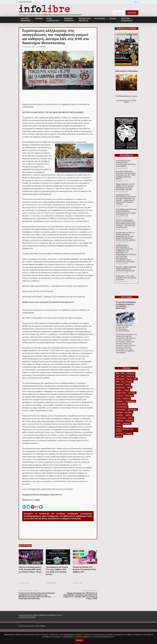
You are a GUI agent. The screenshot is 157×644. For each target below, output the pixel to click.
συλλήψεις (128, 433)
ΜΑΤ (135, 379)
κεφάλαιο (128, 415)
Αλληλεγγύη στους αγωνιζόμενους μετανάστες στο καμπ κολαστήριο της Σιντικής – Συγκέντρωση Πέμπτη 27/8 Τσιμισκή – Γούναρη (126, 199)
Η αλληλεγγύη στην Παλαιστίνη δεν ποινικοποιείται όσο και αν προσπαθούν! (126, 163)
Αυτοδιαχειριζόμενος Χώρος (126, 96)
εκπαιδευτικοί (130, 401)
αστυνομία (131, 393)
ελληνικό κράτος (121, 404)
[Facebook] (135, 2)
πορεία (118, 423)
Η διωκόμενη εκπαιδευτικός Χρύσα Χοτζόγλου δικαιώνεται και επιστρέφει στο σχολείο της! (126, 212)
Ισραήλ (129, 379)
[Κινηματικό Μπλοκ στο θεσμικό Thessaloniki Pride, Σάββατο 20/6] (85, 565)
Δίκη (122, 376)
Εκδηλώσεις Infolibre (126, 28)
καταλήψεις (128, 412)
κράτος (130, 418)
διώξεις (118, 398)
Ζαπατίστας (130, 376)
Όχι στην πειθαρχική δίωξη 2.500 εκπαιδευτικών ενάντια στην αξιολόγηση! (126, 269)
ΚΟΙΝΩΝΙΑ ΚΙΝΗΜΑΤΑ (68, 19)
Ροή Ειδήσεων (126, 155)
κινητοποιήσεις (121, 418)
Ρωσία (127, 384)
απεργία (126, 390)
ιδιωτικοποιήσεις (121, 407)
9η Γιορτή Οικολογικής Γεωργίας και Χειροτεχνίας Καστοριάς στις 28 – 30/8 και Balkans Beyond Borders (126, 175)
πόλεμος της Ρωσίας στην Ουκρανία (124, 430)
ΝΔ (123, 382)
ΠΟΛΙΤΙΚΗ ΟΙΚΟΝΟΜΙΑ (26, 20)
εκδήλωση (126, 398)
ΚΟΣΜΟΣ (39, 18)
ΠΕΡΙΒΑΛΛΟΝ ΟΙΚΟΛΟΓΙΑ (84, 20)
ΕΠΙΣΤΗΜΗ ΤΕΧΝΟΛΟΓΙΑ (127, 20)
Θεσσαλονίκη (120, 379)
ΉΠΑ (117, 373)
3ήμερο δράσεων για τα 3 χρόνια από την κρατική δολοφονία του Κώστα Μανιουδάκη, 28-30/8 (125, 186)
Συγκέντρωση (120, 387)
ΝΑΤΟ (118, 382)
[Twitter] (137, 2)
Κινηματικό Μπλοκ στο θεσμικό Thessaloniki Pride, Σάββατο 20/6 (84, 569)
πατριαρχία (129, 420)
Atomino (32, 617)
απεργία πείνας (121, 393)
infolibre (43, 47)
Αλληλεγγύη (130, 373)
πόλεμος (119, 426)
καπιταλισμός (132, 409)
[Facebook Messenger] (41, 505)
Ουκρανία (129, 382)
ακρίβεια (118, 390)
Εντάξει (79, 640)
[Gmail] (37, 505)
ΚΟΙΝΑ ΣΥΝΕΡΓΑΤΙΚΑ (53, 20)
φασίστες (119, 436)
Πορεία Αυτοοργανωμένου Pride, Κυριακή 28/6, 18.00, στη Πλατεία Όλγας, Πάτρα (30, 569)
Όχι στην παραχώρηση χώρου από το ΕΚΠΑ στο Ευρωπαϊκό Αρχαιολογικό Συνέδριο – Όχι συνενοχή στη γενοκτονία (125, 223)
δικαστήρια (129, 395)
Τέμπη (129, 387)
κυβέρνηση (119, 420)
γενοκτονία (119, 395)
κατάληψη (119, 412)
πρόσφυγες (126, 423)
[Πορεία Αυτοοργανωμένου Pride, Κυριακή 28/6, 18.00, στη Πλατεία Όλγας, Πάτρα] (31, 565)
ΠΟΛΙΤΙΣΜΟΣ (99, 18)
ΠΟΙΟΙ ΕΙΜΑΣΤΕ (121, 71)
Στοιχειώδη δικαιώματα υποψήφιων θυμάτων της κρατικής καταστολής (126, 305)
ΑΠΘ (122, 373)
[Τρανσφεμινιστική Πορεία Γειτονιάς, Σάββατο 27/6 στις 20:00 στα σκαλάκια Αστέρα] (58, 565)
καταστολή (119, 415)
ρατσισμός (119, 433)
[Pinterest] (32, 505)
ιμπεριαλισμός (120, 409)
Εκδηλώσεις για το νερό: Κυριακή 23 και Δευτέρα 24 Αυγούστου (126, 277)
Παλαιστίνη (119, 384)
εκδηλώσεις (120, 401)
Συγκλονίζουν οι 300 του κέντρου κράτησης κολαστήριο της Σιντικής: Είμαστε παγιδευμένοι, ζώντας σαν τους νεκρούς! (125, 236)
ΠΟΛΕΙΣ (112, 19)
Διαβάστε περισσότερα (125, 351)
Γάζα (117, 376)
